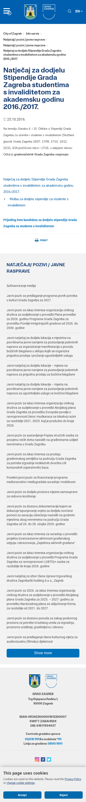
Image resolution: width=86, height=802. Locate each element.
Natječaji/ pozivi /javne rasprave (24, 39)
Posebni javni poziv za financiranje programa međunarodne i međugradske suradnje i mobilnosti (41, 480)
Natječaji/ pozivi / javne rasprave (24, 45)
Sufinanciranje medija (21, 286)
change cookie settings (21, 783)
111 (59, 739)
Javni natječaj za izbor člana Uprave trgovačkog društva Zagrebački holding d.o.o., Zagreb (39, 578)
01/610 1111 (32, 739)
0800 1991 (55, 743)
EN (77, 11)
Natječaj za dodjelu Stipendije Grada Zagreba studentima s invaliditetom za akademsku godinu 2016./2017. (38, 185)
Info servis (32, 33)
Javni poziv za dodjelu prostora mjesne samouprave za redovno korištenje (42, 494)
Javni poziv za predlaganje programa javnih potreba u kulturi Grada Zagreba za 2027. (42, 298)
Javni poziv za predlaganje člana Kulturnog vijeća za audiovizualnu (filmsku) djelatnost (42, 639)
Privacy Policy (73, 779)
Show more (43, 653)
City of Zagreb (12, 33)
